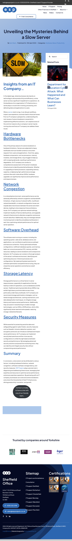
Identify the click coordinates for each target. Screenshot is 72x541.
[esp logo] (7, 472)
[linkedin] (65, 4)
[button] (48, 87)
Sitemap (8, 531)
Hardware (49, 43)
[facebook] (65, 1)
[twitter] (68, 1)
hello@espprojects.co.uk (11, 2)
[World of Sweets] (12, 448)
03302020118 (24, 2)
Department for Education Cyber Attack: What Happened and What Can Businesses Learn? (57, 95)
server (10, 112)
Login (4, 531)
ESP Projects (20, 368)
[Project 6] (36, 448)
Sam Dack (12, 43)
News (54, 43)
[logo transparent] (10, 7)
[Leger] (59, 448)
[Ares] (24, 448)
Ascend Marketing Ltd (30, 531)
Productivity (60, 43)
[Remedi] (48, 448)
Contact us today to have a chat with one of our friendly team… (22, 392)
